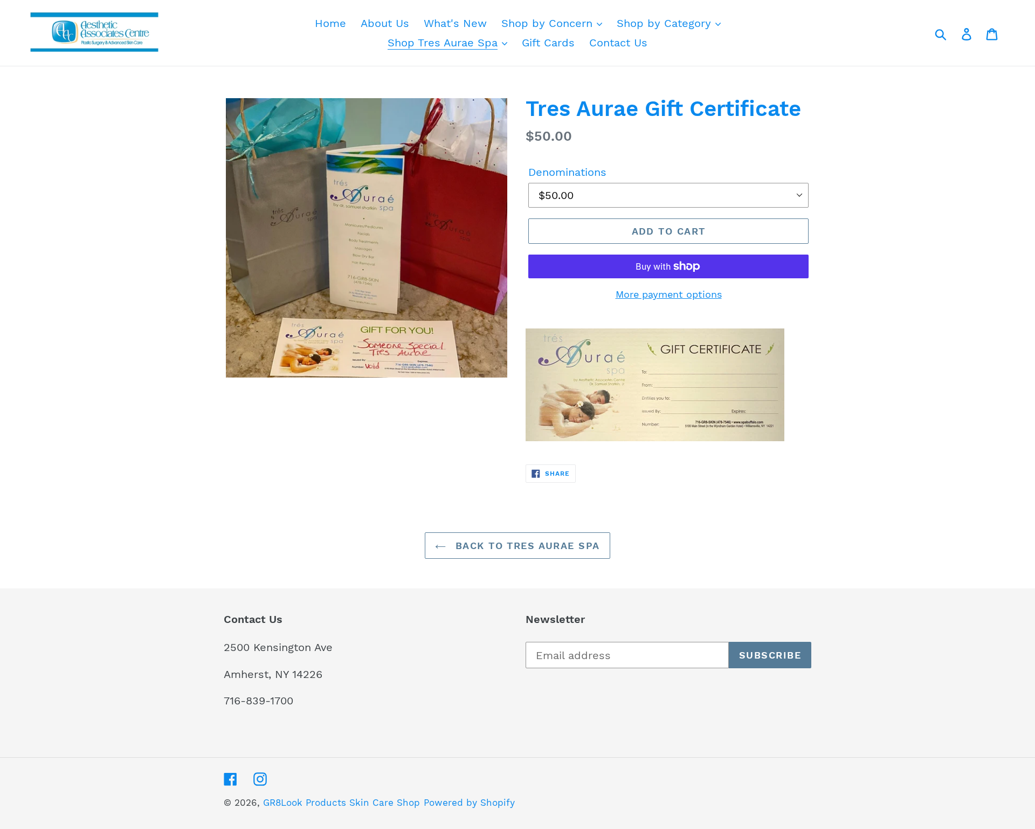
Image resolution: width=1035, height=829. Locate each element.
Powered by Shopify (469, 802)
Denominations (567, 172)
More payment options (669, 294)
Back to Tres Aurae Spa (525, 545)
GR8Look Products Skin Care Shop (341, 802)
